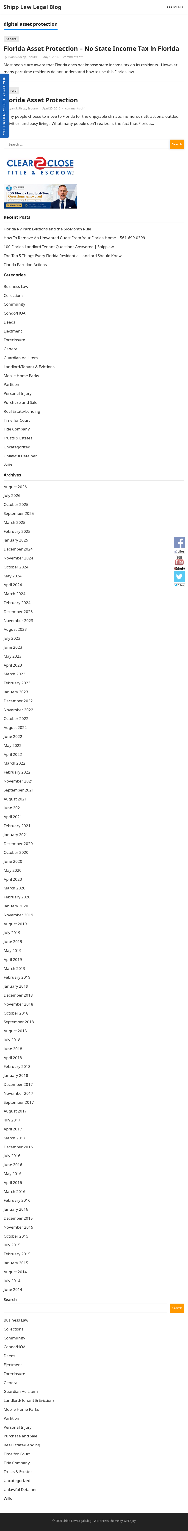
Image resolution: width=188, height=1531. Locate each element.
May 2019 (13, 950)
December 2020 (18, 843)
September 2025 (19, 513)
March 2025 (14, 522)
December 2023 (18, 611)
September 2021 (19, 790)
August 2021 (15, 799)
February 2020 (17, 897)
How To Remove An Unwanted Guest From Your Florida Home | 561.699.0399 (74, 237)
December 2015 (18, 1218)
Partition (11, 384)
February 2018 (17, 1066)
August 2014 (15, 1271)
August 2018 (15, 1030)
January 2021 (16, 834)
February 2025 (17, 531)
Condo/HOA (14, 313)
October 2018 (16, 1013)
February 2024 (17, 602)
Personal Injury (18, 393)
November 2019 (18, 914)
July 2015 (12, 1244)
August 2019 (15, 923)
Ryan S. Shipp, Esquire (23, 57)
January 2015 (16, 1262)
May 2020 (13, 870)
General (11, 39)
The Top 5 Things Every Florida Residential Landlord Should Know (63, 255)
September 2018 (19, 1021)
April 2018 (13, 1057)
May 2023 (13, 656)
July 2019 (12, 932)
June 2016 (13, 1164)
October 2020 (16, 852)
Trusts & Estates (18, 438)
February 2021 (17, 825)
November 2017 (18, 1093)
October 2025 (16, 504)
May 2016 (13, 1173)
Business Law (16, 286)
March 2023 (14, 674)
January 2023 (16, 691)
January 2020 (16, 906)
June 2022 (13, 736)
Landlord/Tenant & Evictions (29, 366)
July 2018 (12, 1039)
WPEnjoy (130, 1521)
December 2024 (18, 549)
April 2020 (13, 879)
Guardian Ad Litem (21, 357)
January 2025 (16, 540)
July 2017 (12, 1120)
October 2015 (16, 1236)
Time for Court (17, 420)
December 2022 (18, 700)
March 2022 (14, 763)
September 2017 (19, 1102)
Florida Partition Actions (26, 264)
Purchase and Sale (20, 402)
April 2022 (13, 754)
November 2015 (18, 1227)
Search (10, 1299)
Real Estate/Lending (22, 411)
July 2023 (12, 638)
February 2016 (17, 1200)
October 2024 (16, 567)
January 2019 (16, 986)
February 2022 (17, 772)
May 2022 (13, 745)
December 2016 (18, 1147)
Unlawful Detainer (20, 456)
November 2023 (18, 620)
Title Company (17, 429)
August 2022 (15, 727)
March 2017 (14, 1138)
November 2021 (18, 781)
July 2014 (12, 1280)
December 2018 (18, 995)
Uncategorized (17, 447)
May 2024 (13, 576)
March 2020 (14, 888)
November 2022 (18, 709)
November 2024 (18, 558)
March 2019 (14, 968)
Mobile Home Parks (21, 375)
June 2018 (13, 1048)
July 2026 (12, 495)
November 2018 (18, 1004)
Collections (13, 295)
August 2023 (15, 629)
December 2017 (18, 1084)
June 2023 (13, 647)
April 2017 (13, 1129)
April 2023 (13, 665)
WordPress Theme (106, 1521)
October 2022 (16, 718)
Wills (8, 464)
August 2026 (15, 486)
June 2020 (13, 861)
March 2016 (14, 1191)
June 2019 (13, 941)
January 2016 (16, 1209)
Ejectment (13, 331)
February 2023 (17, 682)
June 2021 (13, 807)
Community (14, 304)
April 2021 (13, 816)
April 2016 (13, 1182)
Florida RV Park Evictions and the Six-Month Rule (47, 229)
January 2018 (16, 1075)
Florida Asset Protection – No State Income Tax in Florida (91, 48)
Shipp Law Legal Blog (32, 7)
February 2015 (17, 1253)
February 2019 (17, 977)
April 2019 (13, 959)
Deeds (9, 322)
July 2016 (12, 1155)
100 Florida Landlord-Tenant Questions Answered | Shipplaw (59, 246)
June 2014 (13, 1289)
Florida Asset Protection (41, 100)
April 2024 (13, 584)
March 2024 (14, 593)
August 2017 (15, 1111)
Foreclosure (14, 339)
